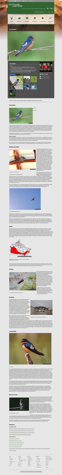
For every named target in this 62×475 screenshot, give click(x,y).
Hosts (10, 460)
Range (18, 100)
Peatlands (29, 461)
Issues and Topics (43, 21)
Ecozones (29, 462)
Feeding (21, 100)
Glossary (41, 8)
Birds (14, 25)
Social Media (47, 461)
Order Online (22, 471)
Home (22, 8)
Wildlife (11, 21)
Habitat (15, 100)
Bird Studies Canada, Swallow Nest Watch (16, 442)
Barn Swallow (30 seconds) (45, 78)
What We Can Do (35, 100)
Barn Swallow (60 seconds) (45, 76)
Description (11, 100)
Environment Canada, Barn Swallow (15, 446)
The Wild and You (39, 465)
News (27, 8)
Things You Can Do (50, 22)
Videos (38, 457)
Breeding (24, 100)
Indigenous (32, 8)
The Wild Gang (34, 21)
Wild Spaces (19, 21)
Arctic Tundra (29, 457)
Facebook (47, 463)
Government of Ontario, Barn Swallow (15, 444)
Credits (40, 471)
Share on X (18, 74)
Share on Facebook (12, 74)
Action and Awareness (49, 457)
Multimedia (27, 21)
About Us (24, 8)
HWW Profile (11, 459)
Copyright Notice (31, 471)
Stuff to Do (38, 464)
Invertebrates (21, 461)
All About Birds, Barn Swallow (14, 438)
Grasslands (29, 464)
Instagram (47, 464)
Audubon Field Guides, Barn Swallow (15, 440)
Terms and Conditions (36, 471)
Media (39, 8)
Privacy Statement (26, 471)
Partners (11, 462)
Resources (40, 100)
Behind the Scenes (12, 461)
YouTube (47, 467)
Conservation (29, 100)
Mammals (20, 457)
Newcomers (36, 8)
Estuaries (29, 463)
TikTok (46, 465)
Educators (29, 8)
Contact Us (44, 8)
